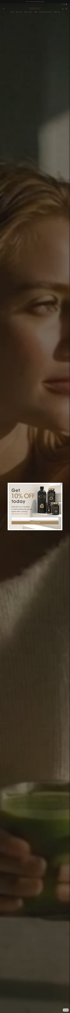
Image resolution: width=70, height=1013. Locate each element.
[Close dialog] (61, 484)
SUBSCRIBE (35, 523)
